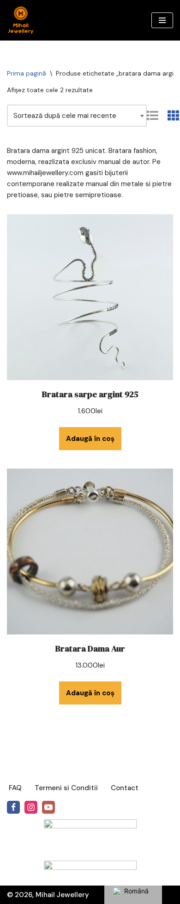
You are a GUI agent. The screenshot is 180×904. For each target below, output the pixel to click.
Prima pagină (26, 73)
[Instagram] (30, 807)
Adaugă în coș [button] (90, 438)
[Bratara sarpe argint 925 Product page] (90, 297)
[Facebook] (13, 807)
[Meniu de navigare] (162, 20)
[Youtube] (48, 807)
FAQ (15, 787)
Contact (124, 787)
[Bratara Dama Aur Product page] (90, 551)
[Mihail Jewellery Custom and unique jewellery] (21, 20)
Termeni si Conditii (66, 787)
